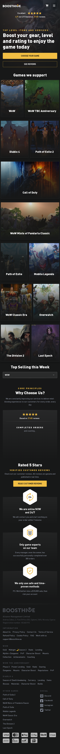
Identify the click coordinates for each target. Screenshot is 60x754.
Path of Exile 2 (9, 694)
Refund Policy (9, 635)
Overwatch (7, 719)
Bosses (6, 684)
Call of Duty (8, 699)
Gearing (42, 667)
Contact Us (31, 632)
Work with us (41, 635)
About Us (7, 632)
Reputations (43, 670)
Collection (7, 657)
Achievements (19, 657)
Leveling (38, 650)
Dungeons (7, 670)
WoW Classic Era (10, 715)
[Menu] (54, 6)
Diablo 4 (8, 676)
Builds (40, 684)
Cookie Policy (22, 635)
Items (49, 680)
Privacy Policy (19, 632)
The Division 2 (9, 723)
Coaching (31, 657)
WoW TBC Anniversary (16, 663)
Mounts (45, 653)
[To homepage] (30, 609)
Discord (47, 696)
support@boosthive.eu (12, 639)
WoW (7, 375)
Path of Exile (8, 707)
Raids (30, 650)
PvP (22, 653)
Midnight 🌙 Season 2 (18, 650)
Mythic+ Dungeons (10, 653)
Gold (5, 650)
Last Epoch (7, 728)
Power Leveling (18, 667)
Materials (15, 684)
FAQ (32, 635)
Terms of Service (45, 632)
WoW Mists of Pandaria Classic (16, 703)
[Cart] (47, 6)
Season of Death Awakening (14, 680)
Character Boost (33, 653)
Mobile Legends (9, 711)
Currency (32, 680)
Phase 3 (6, 667)
